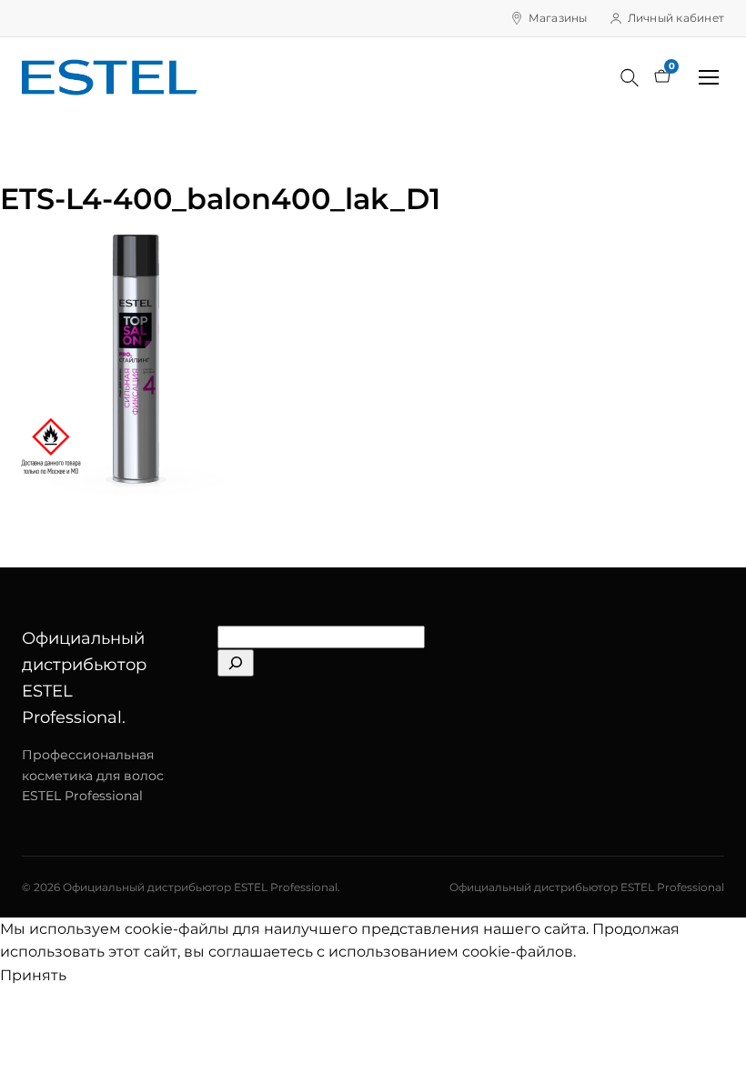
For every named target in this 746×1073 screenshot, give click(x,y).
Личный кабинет (676, 18)
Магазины (558, 18)
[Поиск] (629, 77)
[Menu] (708, 77)
